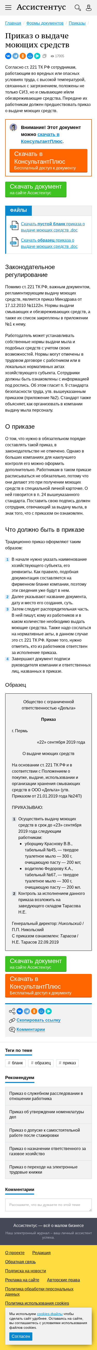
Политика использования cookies (37, 1303)
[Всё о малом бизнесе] (41, 8)
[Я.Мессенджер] (37, 56)
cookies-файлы (50, 1314)
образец (43, 1063)
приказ (69, 1063)
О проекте (15, 1253)
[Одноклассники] (23, 56)
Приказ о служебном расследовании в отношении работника (46, 1096)
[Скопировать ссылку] (44, 56)
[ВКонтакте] (8, 56)
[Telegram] (15, 56)
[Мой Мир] (30, 56)
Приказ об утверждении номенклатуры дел (46, 1114)
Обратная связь (20, 1262)
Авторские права (63, 1280)
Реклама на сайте (22, 1280)
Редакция (41, 1253)
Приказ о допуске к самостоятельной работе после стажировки (44, 1133)
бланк (17, 1063)
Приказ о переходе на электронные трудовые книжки (43, 1169)
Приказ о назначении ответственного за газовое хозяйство (47, 1151)
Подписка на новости (25, 1271)
